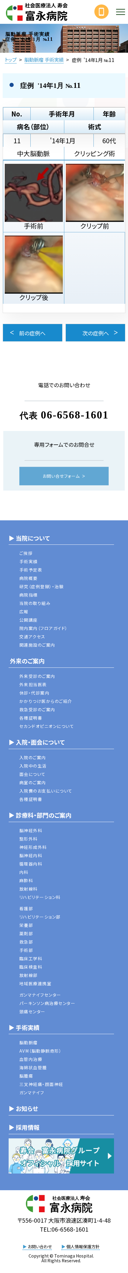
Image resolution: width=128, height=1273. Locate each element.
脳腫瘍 (26, 1076)
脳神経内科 (31, 855)
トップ (11, 59)
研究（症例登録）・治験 (41, 586)
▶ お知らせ (23, 1108)
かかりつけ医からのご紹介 (45, 701)
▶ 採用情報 (24, 1127)
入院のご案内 (32, 757)
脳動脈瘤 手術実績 (44, 59)
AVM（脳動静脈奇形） (40, 1051)
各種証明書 (31, 718)
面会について (32, 774)
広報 (24, 611)
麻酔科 (26, 880)
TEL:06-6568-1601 (64, 1229)
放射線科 (28, 889)
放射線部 (28, 975)
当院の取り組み (35, 603)
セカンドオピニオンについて (46, 726)
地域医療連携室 (35, 983)
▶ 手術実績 (24, 1027)
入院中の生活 (33, 766)
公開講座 (28, 620)
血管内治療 (31, 1059)
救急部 (26, 942)
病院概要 (28, 578)
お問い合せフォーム (61, 476)
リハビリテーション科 (40, 897)
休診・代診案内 (34, 693)
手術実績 (28, 561)
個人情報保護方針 (80, 1246)
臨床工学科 (31, 958)
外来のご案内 (27, 660)
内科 (24, 872)
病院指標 (28, 595)
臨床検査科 (31, 967)
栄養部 (26, 925)
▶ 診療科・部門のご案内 (40, 815)
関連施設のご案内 (37, 645)
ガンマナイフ (31, 1092)
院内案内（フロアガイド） (43, 628)
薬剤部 (26, 933)
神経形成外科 (33, 847)
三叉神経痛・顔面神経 (41, 1084)
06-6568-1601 (75, 415)
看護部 (26, 908)
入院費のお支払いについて (46, 791)
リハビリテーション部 (40, 917)
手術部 (26, 950)
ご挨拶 (26, 553)
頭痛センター (32, 1011)
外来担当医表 (33, 684)
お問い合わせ (37, 1246)
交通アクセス (32, 636)
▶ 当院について (29, 538)
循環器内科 (31, 864)
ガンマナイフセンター (40, 995)
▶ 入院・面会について (37, 742)
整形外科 (28, 839)
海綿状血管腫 (33, 1067)
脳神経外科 (31, 830)
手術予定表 (31, 570)
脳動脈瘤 (28, 1042)
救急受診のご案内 (37, 709)
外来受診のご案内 (37, 676)
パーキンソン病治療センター (47, 1003)
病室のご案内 (32, 782)
